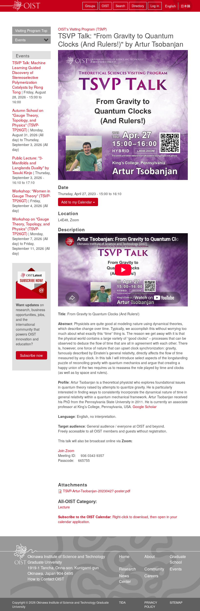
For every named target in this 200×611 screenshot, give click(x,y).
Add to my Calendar (77, 202)
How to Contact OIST (46, 579)
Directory (138, 6)
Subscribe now (31, 355)
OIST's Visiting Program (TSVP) (82, 29)
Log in (154, 6)
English (170, 6)
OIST (105, 6)
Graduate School (178, 559)
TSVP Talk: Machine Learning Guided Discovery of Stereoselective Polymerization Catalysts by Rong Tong (29, 77)
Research (127, 569)
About (149, 556)
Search (120, 6)
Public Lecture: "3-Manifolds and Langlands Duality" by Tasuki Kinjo (30, 165)
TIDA (122, 602)
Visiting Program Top (31, 30)
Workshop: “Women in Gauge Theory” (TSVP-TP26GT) (31, 195)
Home (124, 556)
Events (20, 39)
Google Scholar (145, 406)
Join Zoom (66, 450)
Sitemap (176, 602)
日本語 (185, 6)
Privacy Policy (150, 604)
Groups (90, 6)
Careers (151, 576)
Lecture (64, 507)
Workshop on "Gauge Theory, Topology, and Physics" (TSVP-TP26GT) (31, 226)
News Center (125, 578)
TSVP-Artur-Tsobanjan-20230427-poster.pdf (96, 490)
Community (154, 569)
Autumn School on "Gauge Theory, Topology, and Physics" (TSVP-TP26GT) (27, 119)
